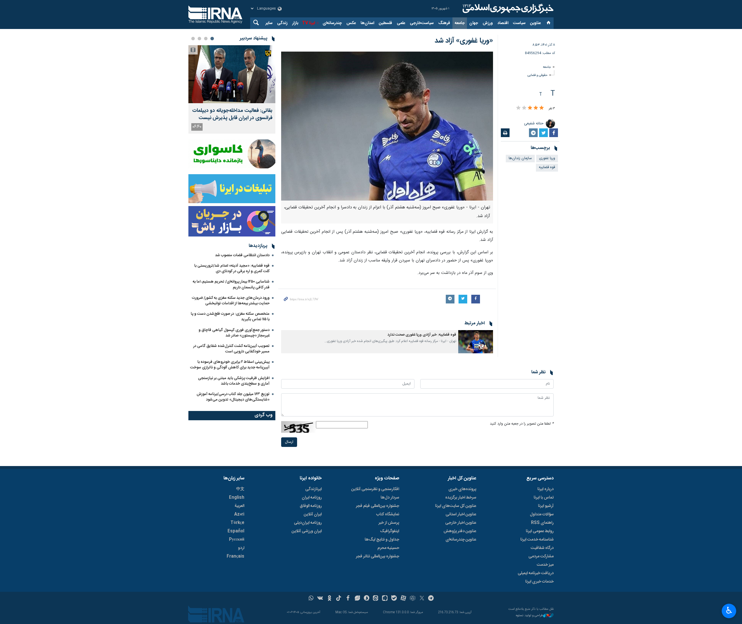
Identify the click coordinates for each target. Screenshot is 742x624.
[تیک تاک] (339, 598)
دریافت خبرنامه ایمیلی (536, 573)
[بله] (394, 598)
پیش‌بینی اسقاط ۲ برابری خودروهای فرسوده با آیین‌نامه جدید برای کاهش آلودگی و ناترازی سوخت (230, 365)
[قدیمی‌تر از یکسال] (475, 341)
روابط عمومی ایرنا (540, 531)
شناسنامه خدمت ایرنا (537, 539)
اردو (241, 548)
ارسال (289, 442)
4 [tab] (193, 38)
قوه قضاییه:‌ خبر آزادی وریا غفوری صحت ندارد (422, 335)
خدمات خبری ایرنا (539, 581)
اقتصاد (502, 23)
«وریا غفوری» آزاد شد (463, 41)
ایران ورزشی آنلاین (307, 531)
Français (235, 556)
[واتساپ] (311, 598)
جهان (473, 23)
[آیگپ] (385, 598)
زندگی (282, 23)
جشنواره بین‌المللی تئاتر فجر (377, 556)
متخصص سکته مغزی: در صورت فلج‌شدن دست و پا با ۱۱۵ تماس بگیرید (230, 317)
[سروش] (366, 598)
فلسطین (385, 23)
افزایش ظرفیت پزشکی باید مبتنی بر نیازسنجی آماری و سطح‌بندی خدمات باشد (234, 381)
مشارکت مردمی (541, 556)
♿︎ (729, 610)
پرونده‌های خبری (462, 489)
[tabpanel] (231, 89)
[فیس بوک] (348, 598)
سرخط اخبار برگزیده (460, 497)
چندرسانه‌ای (332, 23)
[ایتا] (376, 598)
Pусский (236, 539)
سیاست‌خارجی (422, 23)
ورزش (488, 23)
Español (236, 531)
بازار (295, 23)
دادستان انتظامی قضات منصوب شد (242, 255)
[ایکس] (422, 598)
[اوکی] (329, 598)
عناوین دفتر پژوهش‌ (459, 531)
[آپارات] (403, 598)
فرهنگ (444, 23)
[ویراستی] (357, 598)
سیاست (519, 23)
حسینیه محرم (388, 548)
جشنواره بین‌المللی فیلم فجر (377, 506)
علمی (401, 23)
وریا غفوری (547, 158)
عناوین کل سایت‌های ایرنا (455, 506)
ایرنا (507, 8)
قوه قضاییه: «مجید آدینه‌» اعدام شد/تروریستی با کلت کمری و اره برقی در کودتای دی (232, 268)
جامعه (460, 23)
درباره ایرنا (545, 489)
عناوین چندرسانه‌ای (460, 539)
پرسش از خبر (389, 522)
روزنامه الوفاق (311, 506)
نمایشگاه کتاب (387, 514)
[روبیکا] (413, 598)
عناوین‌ (535, 23)
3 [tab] (199, 38)
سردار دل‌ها (390, 497)
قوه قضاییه (547, 167)
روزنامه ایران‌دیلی (308, 522)
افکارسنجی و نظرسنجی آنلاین (375, 489)
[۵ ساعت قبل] (231, 74)
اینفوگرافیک (389, 531)
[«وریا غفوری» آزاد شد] (387, 126)
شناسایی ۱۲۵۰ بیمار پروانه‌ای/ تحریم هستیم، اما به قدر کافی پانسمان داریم (231, 284)
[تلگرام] (431, 598)
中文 (240, 489)
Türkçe (237, 522)
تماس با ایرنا (544, 497)
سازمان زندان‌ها (520, 158)
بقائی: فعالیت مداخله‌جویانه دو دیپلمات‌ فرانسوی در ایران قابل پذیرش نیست (232, 114)
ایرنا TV (308, 23)
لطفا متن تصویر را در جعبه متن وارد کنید (522, 424)
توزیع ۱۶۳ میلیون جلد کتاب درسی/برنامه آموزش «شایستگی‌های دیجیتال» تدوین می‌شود (233, 397)
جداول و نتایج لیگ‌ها (382, 539)
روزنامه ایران (312, 497)
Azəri (239, 514)
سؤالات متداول (542, 514)
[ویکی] (320, 598)
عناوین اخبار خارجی (460, 522)
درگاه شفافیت (542, 548)
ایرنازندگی (313, 489)
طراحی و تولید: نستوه (529, 615)
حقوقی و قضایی (538, 75)
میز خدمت (545, 564)
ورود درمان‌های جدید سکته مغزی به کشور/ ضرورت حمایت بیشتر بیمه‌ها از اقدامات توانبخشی (231, 301)
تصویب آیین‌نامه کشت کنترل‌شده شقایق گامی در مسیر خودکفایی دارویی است (231, 349)
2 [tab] (206, 38)
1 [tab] (212, 38)
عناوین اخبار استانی (460, 514)
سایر (268, 23)
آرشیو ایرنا (546, 506)
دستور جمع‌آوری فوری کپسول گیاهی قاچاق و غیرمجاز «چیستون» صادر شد (234, 333)
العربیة (239, 506)
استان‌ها (367, 23)
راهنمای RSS (542, 522)
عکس (351, 23)
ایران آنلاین (313, 514)
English (236, 497)
